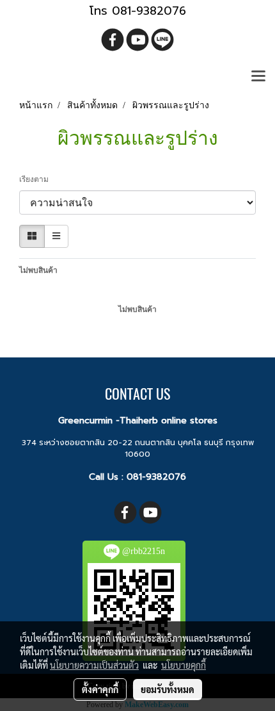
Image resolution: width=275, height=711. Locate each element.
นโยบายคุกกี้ (183, 665)
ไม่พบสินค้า (38, 270)
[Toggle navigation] (258, 77)
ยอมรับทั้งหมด (167, 689)
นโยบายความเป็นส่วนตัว (94, 665)
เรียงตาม (36, 179)
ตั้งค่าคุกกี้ (100, 689)
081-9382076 (156, 477)
